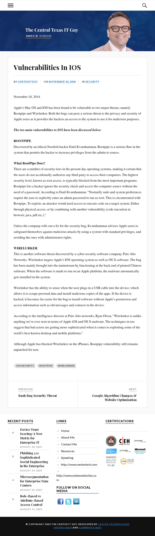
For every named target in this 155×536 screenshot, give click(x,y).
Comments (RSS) (90, 527)
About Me (67, 437)
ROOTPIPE (46, 365)
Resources (67, 451)
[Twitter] (68, 504)
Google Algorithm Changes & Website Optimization (114, 397)
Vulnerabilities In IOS (47, 67)
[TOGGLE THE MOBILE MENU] (10, 5)
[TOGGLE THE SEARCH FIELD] (144, 5)
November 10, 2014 (62, 81)
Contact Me (69, 444)
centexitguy (28, 81)
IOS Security (25, 365)
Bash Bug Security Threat (37, 395)
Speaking (67, 457)
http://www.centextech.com (79, 464)
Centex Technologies (113, 524)
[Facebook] (60, 504)
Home (65, 430)
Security (92, 81)
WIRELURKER (66, 365)
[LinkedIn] (76, 504)
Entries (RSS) (63, 527)
